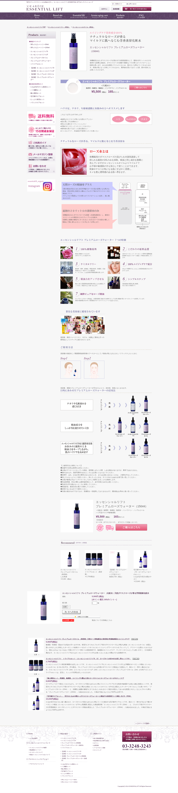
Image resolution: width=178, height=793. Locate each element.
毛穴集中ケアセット (37, 96)
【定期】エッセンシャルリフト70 (42, 68)
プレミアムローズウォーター (40, 61)
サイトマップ (97, 750)
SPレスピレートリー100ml (40, 47)
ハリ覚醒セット (35, 90)
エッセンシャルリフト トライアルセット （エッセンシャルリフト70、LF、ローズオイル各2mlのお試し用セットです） (88, 659)
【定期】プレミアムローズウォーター (42, 78)
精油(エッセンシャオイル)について (40, 754)
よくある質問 (33, 738)
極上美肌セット (35, 93)
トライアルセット (36, 64)
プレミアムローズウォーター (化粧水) (72, 745)
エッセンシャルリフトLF (39, 55)
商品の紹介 (64, 734)
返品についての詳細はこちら (102, 620)
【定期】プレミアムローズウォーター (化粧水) (74, 759)
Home (30, 734)
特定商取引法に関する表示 (101, 740)
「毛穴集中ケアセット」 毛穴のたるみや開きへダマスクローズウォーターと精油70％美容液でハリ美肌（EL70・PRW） (89, 696)
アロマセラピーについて (37, 764)
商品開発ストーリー (35, 750)
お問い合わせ (132, 4)
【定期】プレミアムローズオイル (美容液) (73, 756)
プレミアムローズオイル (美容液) (71, 743)
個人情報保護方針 (98, 738)
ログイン (96, 743)
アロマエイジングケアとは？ (38, 759)
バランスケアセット (37, 102)
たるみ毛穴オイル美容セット (40, 87)
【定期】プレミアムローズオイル (42, 74)
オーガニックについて (36, 752)
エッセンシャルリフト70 (39, 51)
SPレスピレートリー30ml (39, 44)
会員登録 (96, 745)
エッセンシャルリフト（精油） (59, 27)
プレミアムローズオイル (39, 58)
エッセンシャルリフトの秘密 (38, 747)
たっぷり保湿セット (37, 99)
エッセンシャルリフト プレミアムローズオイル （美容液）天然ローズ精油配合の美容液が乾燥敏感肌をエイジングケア (88, 639)
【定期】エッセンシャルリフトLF (42, 71)
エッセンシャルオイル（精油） (83, 27)
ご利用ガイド (118, 4)
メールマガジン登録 (99, 747)
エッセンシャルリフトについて (39, 743)
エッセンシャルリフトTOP (36, 27)
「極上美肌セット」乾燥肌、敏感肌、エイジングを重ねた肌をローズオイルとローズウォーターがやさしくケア (85, 678)
